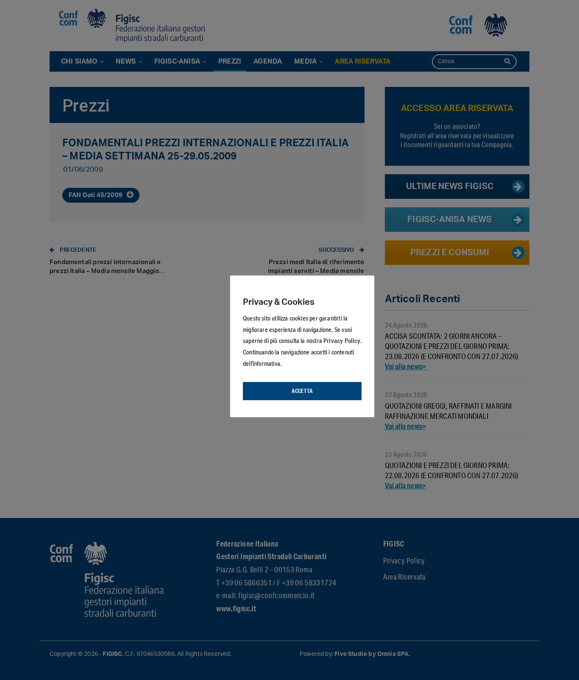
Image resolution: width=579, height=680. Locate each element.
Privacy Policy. (342, 340)
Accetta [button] (302, 391)
